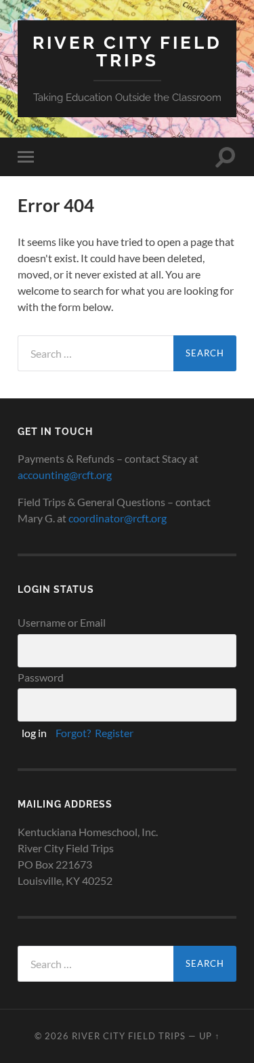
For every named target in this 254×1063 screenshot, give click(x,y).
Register (114, 732)
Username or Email (62, 622)
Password (41, 677)
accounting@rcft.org (65, 474)
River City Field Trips (127, 51)
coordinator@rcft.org (117, 518)
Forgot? (73, 732)
